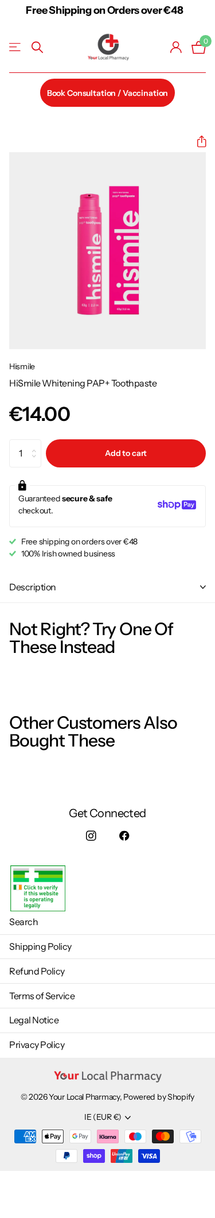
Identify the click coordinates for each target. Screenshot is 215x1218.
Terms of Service (42, 996)
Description (32, 587)
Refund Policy (37, 971)
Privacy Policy (36, 1044)
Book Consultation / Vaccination (108, 93)
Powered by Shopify (158, 1097)
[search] (37, 47)
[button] (197, 142)
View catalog (15, 47)
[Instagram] (91, 836)
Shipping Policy (40, 946)
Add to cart (126, 453)
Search (23, 921)
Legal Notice (33, 1020)
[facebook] (125, 836)
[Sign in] (176, 47)
